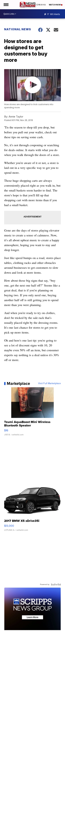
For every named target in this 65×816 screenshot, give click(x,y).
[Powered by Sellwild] (56, 584)
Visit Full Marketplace (49, 383)
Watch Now (55, 5)
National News (17, 29)
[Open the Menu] (6, 4)
